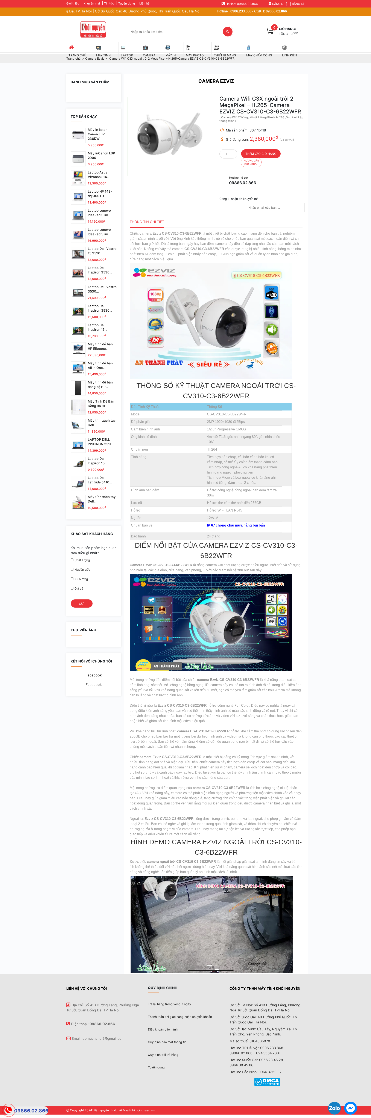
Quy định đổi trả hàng (163, 1054)
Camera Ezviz (216, 81)
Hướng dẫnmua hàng (251, 162)
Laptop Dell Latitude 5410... (100, 480)
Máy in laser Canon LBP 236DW (97, 134)
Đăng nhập (280, 4)
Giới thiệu (72, 3)
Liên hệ (144, 3)
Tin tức (109, 3)
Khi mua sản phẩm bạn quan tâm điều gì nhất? (93, 550)
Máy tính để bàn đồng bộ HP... (100, 384)
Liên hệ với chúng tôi (86, 988)
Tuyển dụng (126, 3)
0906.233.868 (240, 11)
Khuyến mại (92, 3)
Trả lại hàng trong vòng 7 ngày (169, 1004)
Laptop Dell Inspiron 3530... (100, 270)
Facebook (94, 675)
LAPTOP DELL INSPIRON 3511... (101, 442)
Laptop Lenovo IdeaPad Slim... (99, 212)
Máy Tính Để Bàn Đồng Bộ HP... (101, 403)
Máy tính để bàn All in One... (100, 365)
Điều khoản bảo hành (163, 1029)
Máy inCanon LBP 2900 (101, 155)
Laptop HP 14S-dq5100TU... (100, 193)
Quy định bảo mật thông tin (167, 1042)
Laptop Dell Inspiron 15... (97, 327)
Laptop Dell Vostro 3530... (102, 289)
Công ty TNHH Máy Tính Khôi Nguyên (265, 988)
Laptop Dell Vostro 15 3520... (102, 251)
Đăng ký (298, 4)
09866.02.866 (276, 11)
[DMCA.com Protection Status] (267, 1081)
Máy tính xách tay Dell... (102, 422)
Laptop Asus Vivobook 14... (98, 174)
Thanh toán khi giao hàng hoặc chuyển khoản (180, 1016)
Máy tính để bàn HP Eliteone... (100, 346)
